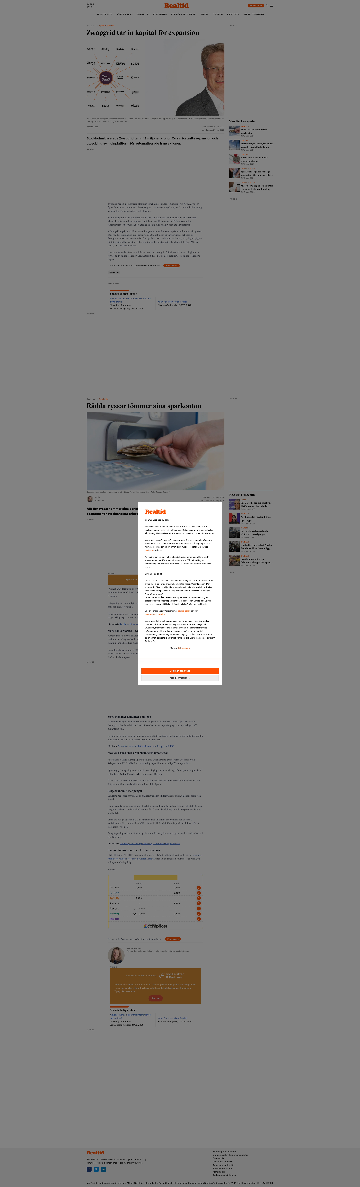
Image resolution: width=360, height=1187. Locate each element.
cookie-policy (184, 611)
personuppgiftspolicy (155, 614)
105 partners (184, 648)
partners (149, 550)
